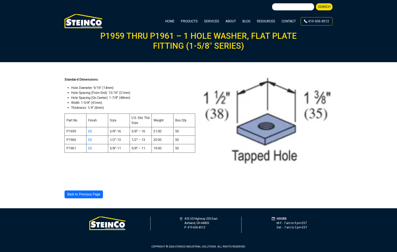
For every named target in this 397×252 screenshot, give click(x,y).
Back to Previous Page (83, 194)
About (231, 21)
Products (189, 21)
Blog (246, 21)
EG (90, 131)
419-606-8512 (318, 21)
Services (211, 21)
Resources (266, 21)
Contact (289, 21)
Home (169, 21)
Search (324, 7)
